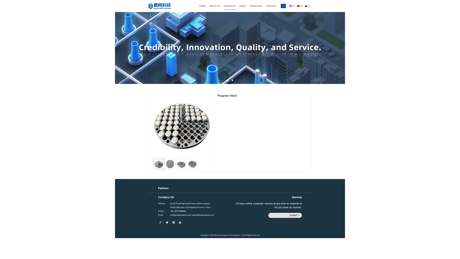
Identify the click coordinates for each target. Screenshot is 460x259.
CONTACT (271, 6)
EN (293, 6)
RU (309, 6)
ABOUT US (214, 6)
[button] (227, 80)
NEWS (242, 6)
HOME (202, 6)
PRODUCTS (230, 6)
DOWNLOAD (256, 6)
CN (301, 6)
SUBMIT (294, 215)
